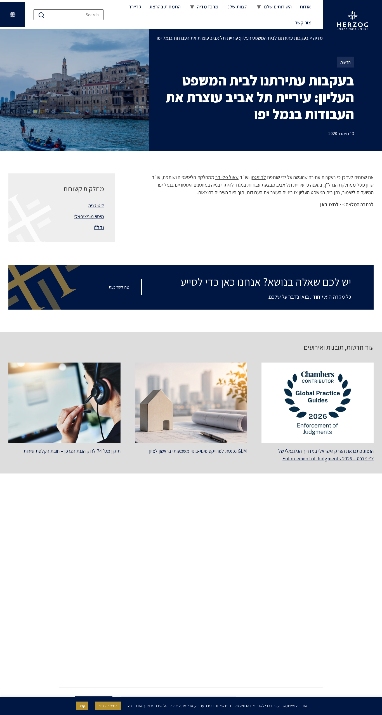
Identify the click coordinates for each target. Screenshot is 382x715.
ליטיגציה (96, 205)
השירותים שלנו (278, 6)
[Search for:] (68, 14)
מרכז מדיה (207, 6)
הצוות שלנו (237, 6)
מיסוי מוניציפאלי (89, 216)
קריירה (134, 6)
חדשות (345, 62)
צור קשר (303, 22)
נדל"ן (99, 227)
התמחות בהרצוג (165, 6)
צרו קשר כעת (119, 287)
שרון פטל (365, 185)
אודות (305, 6)
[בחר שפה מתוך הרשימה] (12, 14)
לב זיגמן (258, 177)
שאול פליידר (227, 177)
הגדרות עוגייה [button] (108, 706)
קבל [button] (82, 706)
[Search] (41, 15)
